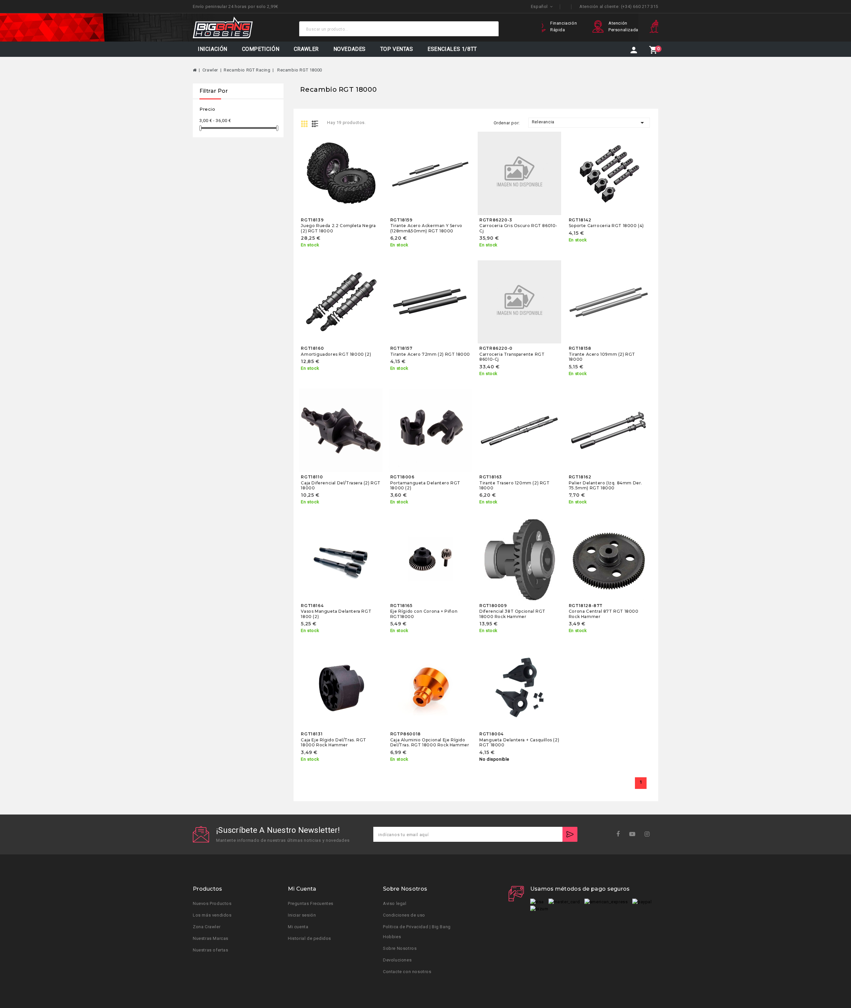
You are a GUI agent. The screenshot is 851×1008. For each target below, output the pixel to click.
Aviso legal (395, 903)
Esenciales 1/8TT (452, 49)
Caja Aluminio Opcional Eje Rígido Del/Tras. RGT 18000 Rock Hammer (429, 742)
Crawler (306, 49)
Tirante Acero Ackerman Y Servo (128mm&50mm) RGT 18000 (426, 228)
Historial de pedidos (309, 938)
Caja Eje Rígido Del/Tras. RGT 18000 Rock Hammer (333, 742)
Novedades (349, 49)
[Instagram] (649, 834)
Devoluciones (397, 959)
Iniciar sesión (302, 914)
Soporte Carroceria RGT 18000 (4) (606, 225)
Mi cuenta (298, 926)
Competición (261, 49)
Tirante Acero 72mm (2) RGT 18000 (430, 354)
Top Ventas (396, 49)
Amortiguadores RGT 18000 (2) (336, 354)
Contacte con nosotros (407, 971)
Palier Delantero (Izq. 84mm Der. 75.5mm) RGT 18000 (605, 485)
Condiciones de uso (404, 914)
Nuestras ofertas (210, 949)
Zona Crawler (206, 926)
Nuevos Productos (212, 903)
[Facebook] (620, 834)
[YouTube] (634, 834)
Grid (305, 123)
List (316, 123)
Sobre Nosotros (400, 947)
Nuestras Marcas (210, 938)
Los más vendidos (212, 914)
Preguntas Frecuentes (310, 903)
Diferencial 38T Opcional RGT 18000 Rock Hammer (512, 614)
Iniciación (212, 49)
